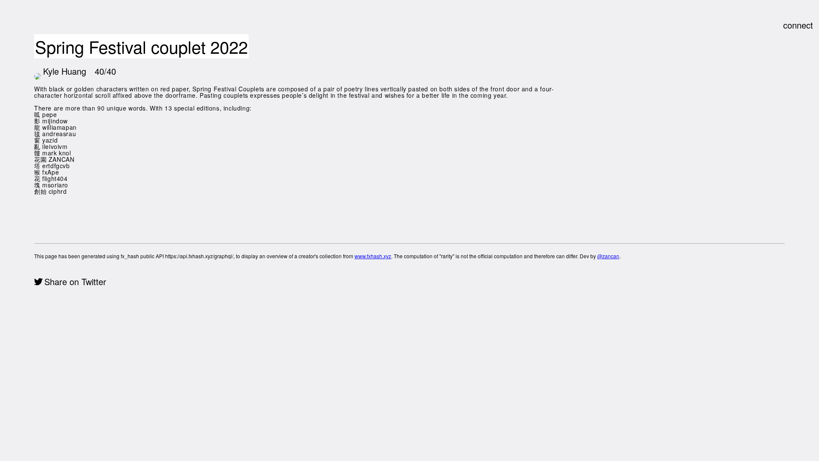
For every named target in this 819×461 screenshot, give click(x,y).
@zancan (608, 256)
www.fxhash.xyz (372, 256)
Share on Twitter (75, 282)
